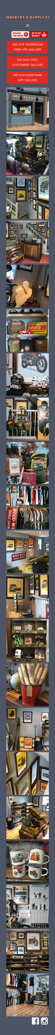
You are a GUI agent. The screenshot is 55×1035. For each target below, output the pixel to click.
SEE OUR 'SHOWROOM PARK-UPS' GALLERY (27, 46)
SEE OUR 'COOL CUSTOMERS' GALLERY (27, 62)
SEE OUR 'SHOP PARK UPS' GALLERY (27, 77)
